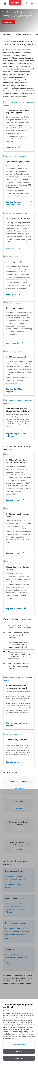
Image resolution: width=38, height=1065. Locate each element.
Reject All (19, 1051)
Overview (7, 34)
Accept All (19, 1058)
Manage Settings (19, 1044)
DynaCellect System (24, 34)
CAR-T (8, 486)
